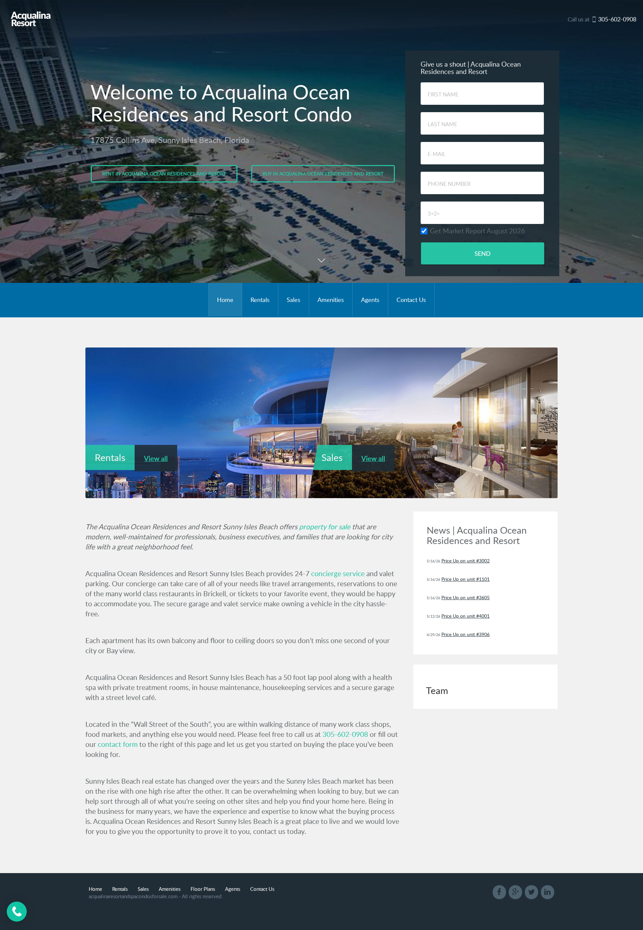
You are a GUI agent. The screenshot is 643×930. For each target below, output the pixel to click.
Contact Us (411, 299)
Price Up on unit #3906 (465, 634)
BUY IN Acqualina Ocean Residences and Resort (323, 173)
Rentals (260, 299)
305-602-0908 (345, 734)
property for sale (324, 526)
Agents (370, 299)
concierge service (338, 573)
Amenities (330, 299)
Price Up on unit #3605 (465, 597)
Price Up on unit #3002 (465, 560)
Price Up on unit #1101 (465, 579)
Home (225, 299)
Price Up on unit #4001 (465, 616)
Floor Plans (203, 888)
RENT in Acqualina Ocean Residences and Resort (164, 173)
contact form (118, 744)
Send (483, 253)
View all (156, 458)
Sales (293, 299)
